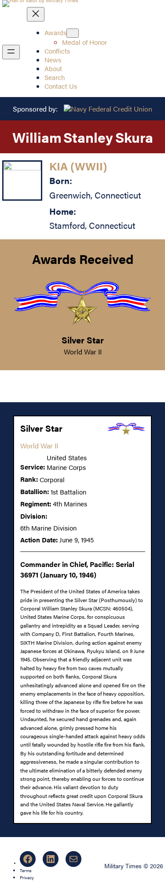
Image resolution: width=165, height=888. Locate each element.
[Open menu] (11, 52)
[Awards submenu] (72, 33)
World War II (83, 352)
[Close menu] (35, 14)
